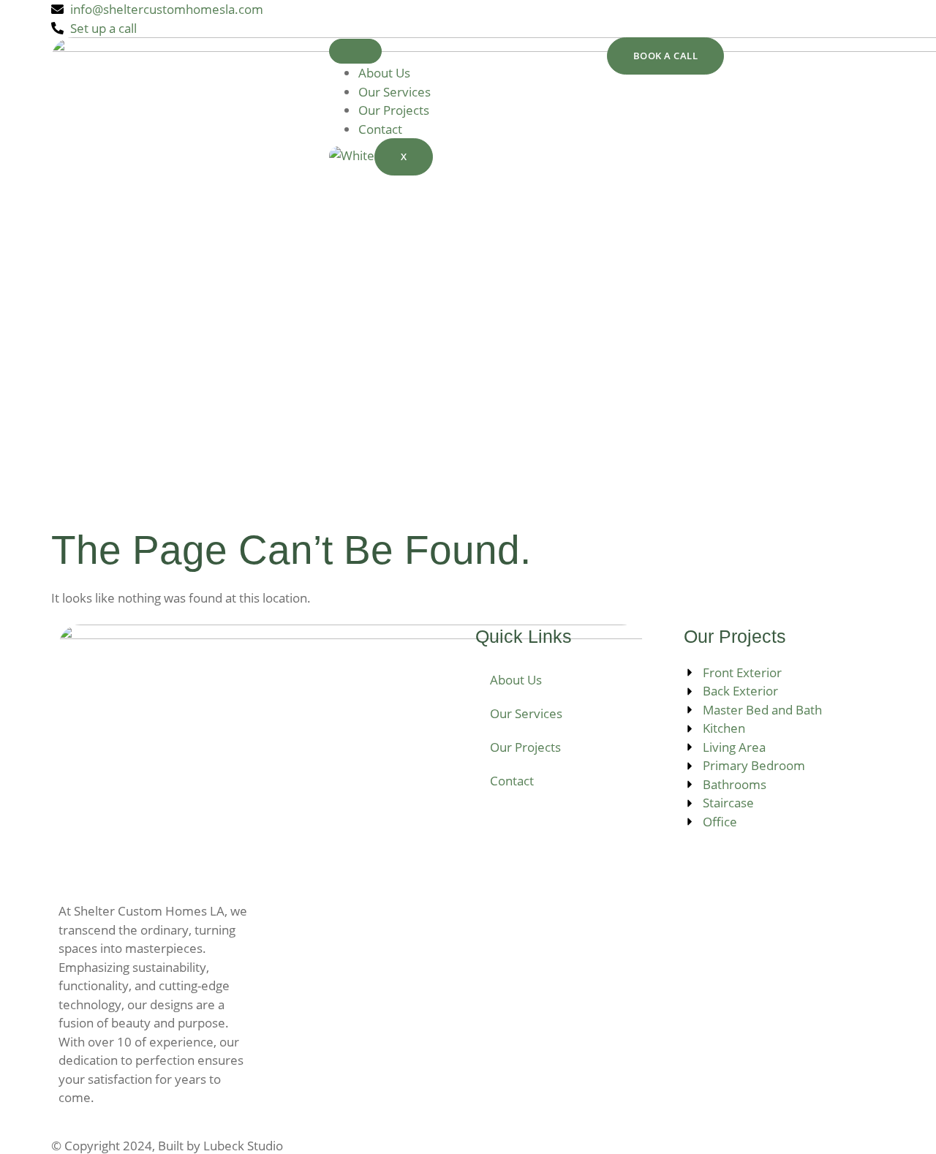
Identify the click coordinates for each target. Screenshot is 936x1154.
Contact (380, 129)
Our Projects (393, 110)
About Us (384, 72)
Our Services (394, 91)
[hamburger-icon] (355, 51)
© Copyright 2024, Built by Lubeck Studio (167, 1145)
